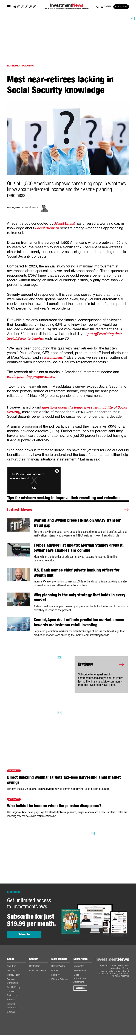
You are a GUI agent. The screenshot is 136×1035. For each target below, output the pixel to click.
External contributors (13, 1006)
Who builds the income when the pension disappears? (54, 805)
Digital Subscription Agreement (79, 978)
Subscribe (24, 934)
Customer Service (37, 970)
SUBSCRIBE (121, 6)
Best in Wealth (58, 966)
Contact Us (34, 966)
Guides (54, 970)
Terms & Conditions (12, 981)
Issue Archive (79, 970)
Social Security (47, 228)
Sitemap (11, 1012)
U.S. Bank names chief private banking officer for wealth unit (76, 573)
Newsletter (78, 966)
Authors (11, 999)
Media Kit (55, 974)
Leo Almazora (31, 207)
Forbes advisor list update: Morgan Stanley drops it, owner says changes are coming (78, 548)
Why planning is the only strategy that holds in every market (79, 598)
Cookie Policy (13, 987)
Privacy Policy (13, 974)
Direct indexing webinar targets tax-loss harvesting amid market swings (64, 780)
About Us (11, 966)
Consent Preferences (12, 993)
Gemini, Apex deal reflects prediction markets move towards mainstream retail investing (79, 622)
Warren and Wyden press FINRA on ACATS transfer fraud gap (77, 523)
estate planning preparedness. (31, 376)
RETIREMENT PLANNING (20, 65)
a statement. (53, 357)
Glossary (11, 970)
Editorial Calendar (59, 979)
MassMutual (64, 223)
